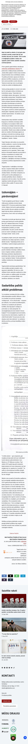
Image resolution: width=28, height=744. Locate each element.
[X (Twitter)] (10, 576)
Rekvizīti (4, 693)
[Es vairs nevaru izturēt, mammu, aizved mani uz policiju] (14, 646)
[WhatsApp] (16, 576)
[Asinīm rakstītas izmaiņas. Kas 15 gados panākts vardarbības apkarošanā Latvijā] (14, 601)
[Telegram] (22, 576)
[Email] (4, 579)
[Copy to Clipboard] (10, 579)
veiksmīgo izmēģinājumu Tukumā (11, 68)
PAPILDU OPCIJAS (7, 24)
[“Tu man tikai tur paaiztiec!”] (14, 625)
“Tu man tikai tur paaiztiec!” (10, 634)
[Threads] (9, 667)
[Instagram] (4, 667)
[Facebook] (4, 576)
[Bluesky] (11, 667)
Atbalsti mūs (6, 701)
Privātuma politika (7, 695)
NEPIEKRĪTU (13, 21)
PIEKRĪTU (5, 21)
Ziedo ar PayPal (14, 533)
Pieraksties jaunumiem (9, 706)
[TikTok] (14, 667)
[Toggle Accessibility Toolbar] (25, 737)
